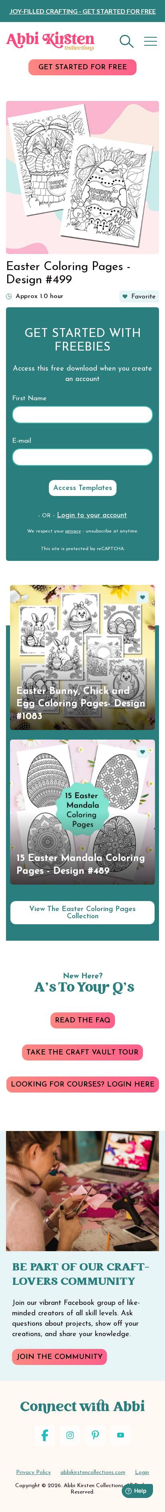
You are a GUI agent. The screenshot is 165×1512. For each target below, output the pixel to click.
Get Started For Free (82, 67)
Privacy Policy (33, 1473)
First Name (29, 398)
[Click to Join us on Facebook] (44, 1435)
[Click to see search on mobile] (127, 41)
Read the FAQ (83, 1020)
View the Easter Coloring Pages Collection (82, 913)
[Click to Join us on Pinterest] (95, 1435)
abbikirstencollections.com (92, 1473)
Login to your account (92, 515)
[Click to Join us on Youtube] (120, 1435)
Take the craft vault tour (82, 1052)
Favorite (143, 297)
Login (142, 1473)
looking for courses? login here (83, 1085)
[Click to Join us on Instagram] (70, 1435)
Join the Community (59, 1357)
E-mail (21, 440)
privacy (73, 531)
